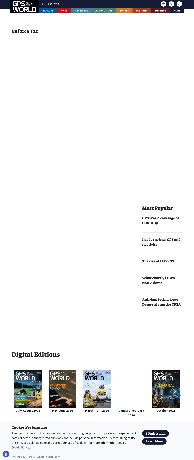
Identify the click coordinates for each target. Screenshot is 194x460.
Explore (48, 10)
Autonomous (103, 10)
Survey (124, 10)
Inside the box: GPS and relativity (161, 242)
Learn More (154, 441)
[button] (179, 395)
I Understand (155, 433)
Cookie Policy (20, 447)
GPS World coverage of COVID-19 (160, 220)
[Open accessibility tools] (6, 454)
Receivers (81, 10)
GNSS (64, 10)
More (176, 10)
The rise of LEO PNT (158, 261)
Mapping (142, 10)
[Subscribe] (163, 4)
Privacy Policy (18, 456)
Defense (160, 10)
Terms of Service (35, 456)
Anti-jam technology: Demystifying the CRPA (161, 302)
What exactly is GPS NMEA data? (158, 280)
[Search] (171, 4)
